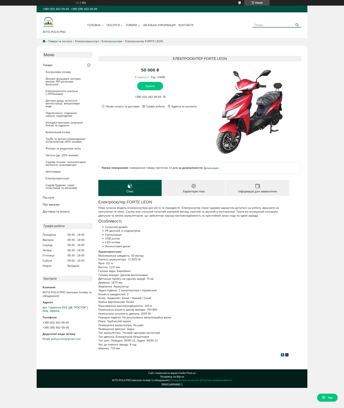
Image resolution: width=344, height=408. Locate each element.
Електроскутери (112, 41)
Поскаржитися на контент (185, 380)
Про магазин (51, 204)
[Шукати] (296, 25)
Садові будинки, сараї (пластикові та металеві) (61, 186)
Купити (150, 86)
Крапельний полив (58, 132)
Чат (330, 397)
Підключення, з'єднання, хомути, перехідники (62, 114)
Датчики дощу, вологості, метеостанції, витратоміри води (63, 103)
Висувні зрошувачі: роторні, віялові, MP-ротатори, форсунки (63, 81)
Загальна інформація (159, 25)
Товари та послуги (60, 41)
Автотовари (53, 171)
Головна (94, 25)
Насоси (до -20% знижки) (62, 155)
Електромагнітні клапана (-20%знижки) (62, 92)
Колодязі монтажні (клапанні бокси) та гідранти (64, 124)
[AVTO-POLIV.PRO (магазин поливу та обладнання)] (49, 22)
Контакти (186, 25)
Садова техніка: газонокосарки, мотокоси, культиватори (66, 163)
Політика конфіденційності (217, 380)
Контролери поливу (58, 72)
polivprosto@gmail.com (66, 338)
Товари (131, 25)
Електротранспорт (87, 41)
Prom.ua (191, 373)
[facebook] (282, 355)
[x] (286, 355)
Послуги (113, 25)
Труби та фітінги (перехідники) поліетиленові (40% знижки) (65, 140)
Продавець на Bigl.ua (172, 376)
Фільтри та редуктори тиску (63, 148)
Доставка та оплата (56, 211)
